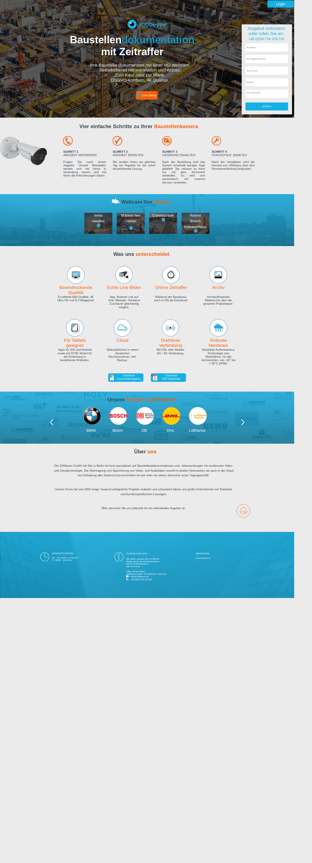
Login (280, 4)
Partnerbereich (203, 558)
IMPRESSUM (202, 553)
